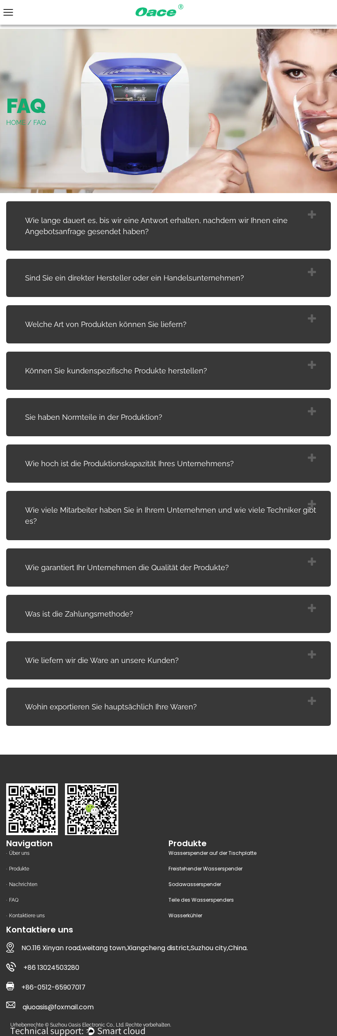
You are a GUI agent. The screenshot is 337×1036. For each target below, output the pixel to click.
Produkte (19, 869)
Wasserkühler (185, 915)
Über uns (19, 853)
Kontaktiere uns (27, 916)
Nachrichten (23, 884)
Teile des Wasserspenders (201, 899)
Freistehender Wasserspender (205, 868)
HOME (16, 123)
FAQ (13, 900)
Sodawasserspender (194, 884)
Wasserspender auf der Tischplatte (212, 853)
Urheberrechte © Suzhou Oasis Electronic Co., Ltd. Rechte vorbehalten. (90, 1025)
